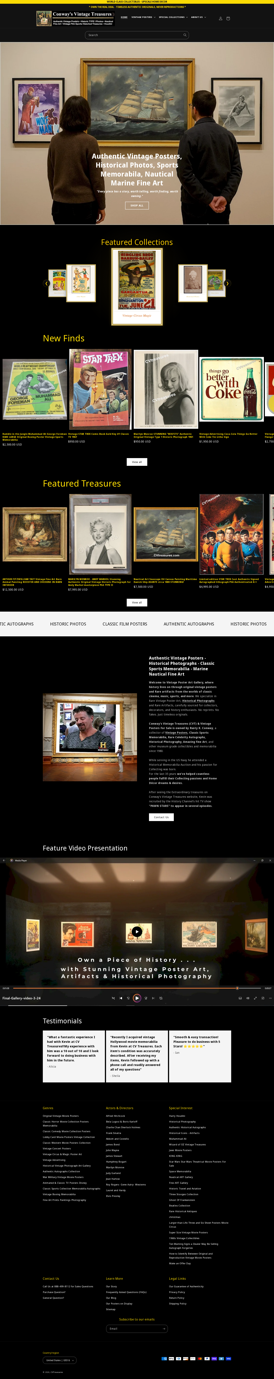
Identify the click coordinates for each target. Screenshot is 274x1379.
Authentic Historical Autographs (187, 1127)
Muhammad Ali (178, 1138)
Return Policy (176, 1297)
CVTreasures (57, 1372)
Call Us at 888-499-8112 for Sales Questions (68, 1286)
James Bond (113, 1144)
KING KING (175, 1156)
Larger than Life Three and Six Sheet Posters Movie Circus (198, 1224)
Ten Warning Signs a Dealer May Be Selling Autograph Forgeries (193, 1246)
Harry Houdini (177, 1115)
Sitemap (110, 1309)
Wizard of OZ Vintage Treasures (187, 1144)
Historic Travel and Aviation (185, 1188)
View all (137, 462)
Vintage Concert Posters (57, 1148)
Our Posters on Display (119, 1303)
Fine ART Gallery (178, 1182)
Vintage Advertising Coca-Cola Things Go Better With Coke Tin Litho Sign (228, 435)
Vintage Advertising (54, 1160)
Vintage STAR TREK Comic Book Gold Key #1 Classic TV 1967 (98, 435)
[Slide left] (8, 385)
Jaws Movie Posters (180, 1150)
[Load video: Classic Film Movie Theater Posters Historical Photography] (137, 932)
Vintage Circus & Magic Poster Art (62, 1154)
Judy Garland (113, 1173)
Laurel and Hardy (116, 1190)
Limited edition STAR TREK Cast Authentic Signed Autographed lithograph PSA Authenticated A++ (229, 581)
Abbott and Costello (117, 1138)
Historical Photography (182, 1121)
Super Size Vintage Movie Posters (188, 1232)
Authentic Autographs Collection (61, 1171)
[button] (143, 18)
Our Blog (111, 1297)
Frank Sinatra (113, 1133)
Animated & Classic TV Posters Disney (65, 1182)
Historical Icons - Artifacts (184, 1133)
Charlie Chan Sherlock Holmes (123, 1127)
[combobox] (137, 35)
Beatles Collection (179, 1205)
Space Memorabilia (180, 1171)
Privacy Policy (177, 1292)
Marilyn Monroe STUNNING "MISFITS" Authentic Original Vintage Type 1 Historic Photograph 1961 (163, 435)
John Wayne (112, 1150)
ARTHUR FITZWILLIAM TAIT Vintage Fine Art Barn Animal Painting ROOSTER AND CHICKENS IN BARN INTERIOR (32, 582)
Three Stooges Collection (183, 1194)
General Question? (53, 1297)
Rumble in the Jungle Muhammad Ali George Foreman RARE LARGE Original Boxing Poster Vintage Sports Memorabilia (35, 436)
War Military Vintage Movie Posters (63, 1177)
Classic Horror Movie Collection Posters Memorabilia (66, 1123)
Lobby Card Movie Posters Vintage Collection (69, 1137)
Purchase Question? (54, 1292)
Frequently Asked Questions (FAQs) (126, 1292)
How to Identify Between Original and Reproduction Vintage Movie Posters (191, 1255)
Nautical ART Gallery (181, 1177)
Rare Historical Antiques (183, 1211)
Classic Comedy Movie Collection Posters (66, 1131)
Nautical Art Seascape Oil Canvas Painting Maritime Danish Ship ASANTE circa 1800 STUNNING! (165, 581)
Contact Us (161, 817)
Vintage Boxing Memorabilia (59, 1194)
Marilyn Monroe (115, 1167)
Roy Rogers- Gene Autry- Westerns (126, 1184)
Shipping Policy (178, 1303)
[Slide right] (265, 385)
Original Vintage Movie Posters (61, 1115)
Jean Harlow (113, 1178)
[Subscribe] (164, 1329)
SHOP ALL (137, 205)
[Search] (185, 35)
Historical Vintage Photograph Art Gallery (67, 1165)
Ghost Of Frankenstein (182, 1200)
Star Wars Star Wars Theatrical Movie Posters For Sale (197, 1163)
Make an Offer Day (180, 1263)
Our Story (111, 1286)
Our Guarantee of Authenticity (186, 1286)
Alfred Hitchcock (115, 1115)
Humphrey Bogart (116, 1161)
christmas (174, 1217)
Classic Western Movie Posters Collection (67, 1142)
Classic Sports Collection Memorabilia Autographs (71, 1188)
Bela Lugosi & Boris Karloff (121, 1121)
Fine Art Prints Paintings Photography (64, 1200)
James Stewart (114, 1156)
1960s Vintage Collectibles (184, 1238)
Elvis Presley (113, 1196)
